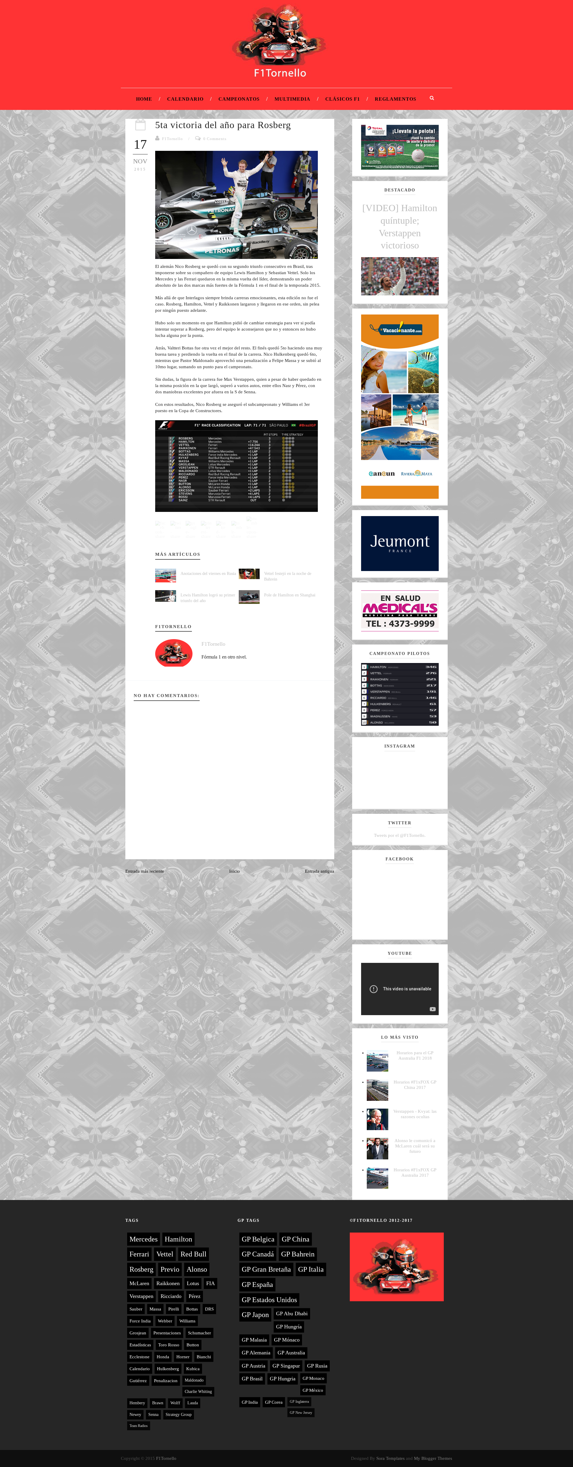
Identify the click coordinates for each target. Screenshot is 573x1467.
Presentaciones (167, 1333)
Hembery (137, 1403)
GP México (313, 1390)
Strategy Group (179, 1414)
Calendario (185, 99)
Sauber (136, 1309)
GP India (250, 1402)
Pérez (195, 1296)
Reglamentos (395, 99)
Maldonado (194, 1380)
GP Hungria (282, 1379)
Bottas (192, 1309)
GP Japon (255, 1315)
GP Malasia (254, 1340)
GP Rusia (317, 1366)
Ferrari (139, 1254)
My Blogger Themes (433, 1458)
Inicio (234, 871)
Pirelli (173, 1309)
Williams (187, 1321)
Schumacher (199, 1333)
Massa (155, 1309)
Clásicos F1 (342, 99)
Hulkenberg (168, 1368)
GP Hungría (289, 1327)
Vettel (164, 1254)
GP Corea (274, 1402)
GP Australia (291, 1353)
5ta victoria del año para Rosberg (223, 124)
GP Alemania (256, 1353)
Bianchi (204, 1356)
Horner (183, 1356)
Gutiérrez (138, 1380)
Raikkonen (168, 1283)
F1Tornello (172, 138)
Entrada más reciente (144, 871)
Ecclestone (140, 1356)
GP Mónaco (287, 1340)
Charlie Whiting (198, 1391)
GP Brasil (252, 1379)
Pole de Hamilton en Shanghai (289, 595)
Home (144, 99)
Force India (140, 1321)
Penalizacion (166, 1380)
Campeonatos (239, 99)
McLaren (139, 1283)
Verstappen (141, 1296)
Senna (153, 1414)
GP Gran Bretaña (266, 1269)
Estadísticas (140, 1344)
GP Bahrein (298, 1254)
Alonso (197, 1269)
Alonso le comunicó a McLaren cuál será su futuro (415, 1146)
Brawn (157, 1403)
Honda (163, 1356)
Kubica (193, 1368)
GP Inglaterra (299, 1402)
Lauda (192, 1403)
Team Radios (139, 1426)
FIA (210, 1283)
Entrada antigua (319, 871)
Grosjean (138, 1333)
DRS (209, 1309)
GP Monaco (313, 1378)
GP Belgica (258, 1239)
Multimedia (292, 99)
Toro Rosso (168, 1344)
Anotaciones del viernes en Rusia (208, 573)
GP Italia (311, 1269)
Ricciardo (171, 1296)
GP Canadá (258, 1254)
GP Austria (253, 1366)
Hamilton (178, 1239)
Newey (135, 1414)
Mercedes (144, 1239)
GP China (295, 1239)
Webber (165, 1321)
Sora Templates (390, 1458)
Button (193, 1344)
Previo (170, 1269)
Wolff (175, 1403)
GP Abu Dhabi (292, 1313)
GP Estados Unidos (269, 1300)
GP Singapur (286, 1366)
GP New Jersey (301, 1413)
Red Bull (194, 1254)
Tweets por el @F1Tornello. (400, 835)
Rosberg (141, 1269)
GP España (257, 1284)
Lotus (193, 1283)
